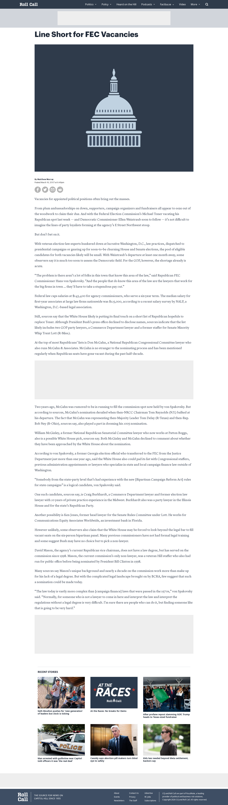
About (116, 793)
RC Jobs (148, 797)
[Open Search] (206, 4)
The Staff (133, 800)
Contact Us (134, 793)
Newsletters (119, 800)
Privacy (132, 797)
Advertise (149, 793)
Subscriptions (150, 800)
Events (117, 797)
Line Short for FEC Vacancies (86, 34)
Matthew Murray (45, 179)
